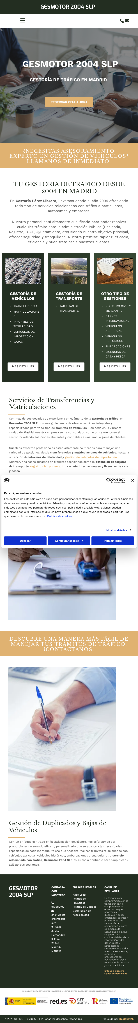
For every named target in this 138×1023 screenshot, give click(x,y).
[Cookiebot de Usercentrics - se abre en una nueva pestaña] (109, 480)
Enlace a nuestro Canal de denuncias (115, 972)
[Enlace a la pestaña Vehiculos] (23, 271)
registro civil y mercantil (47, 466)
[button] (69, 102)
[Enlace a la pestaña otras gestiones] (115, 271)
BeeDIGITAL (126, 1018)
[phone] (122, 20)
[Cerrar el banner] (132, 480)
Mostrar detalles (116, 530)
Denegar (25, 540)
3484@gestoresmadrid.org (58, 918)
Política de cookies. (60, 516)
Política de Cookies (84, 906)
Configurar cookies (67, 540)
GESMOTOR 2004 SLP (67, 6)
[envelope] (127, 20)
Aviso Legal (79, 894)
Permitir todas (113, 540)
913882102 (57, 906)
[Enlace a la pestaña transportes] (69, 271)
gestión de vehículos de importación (91, 457)
